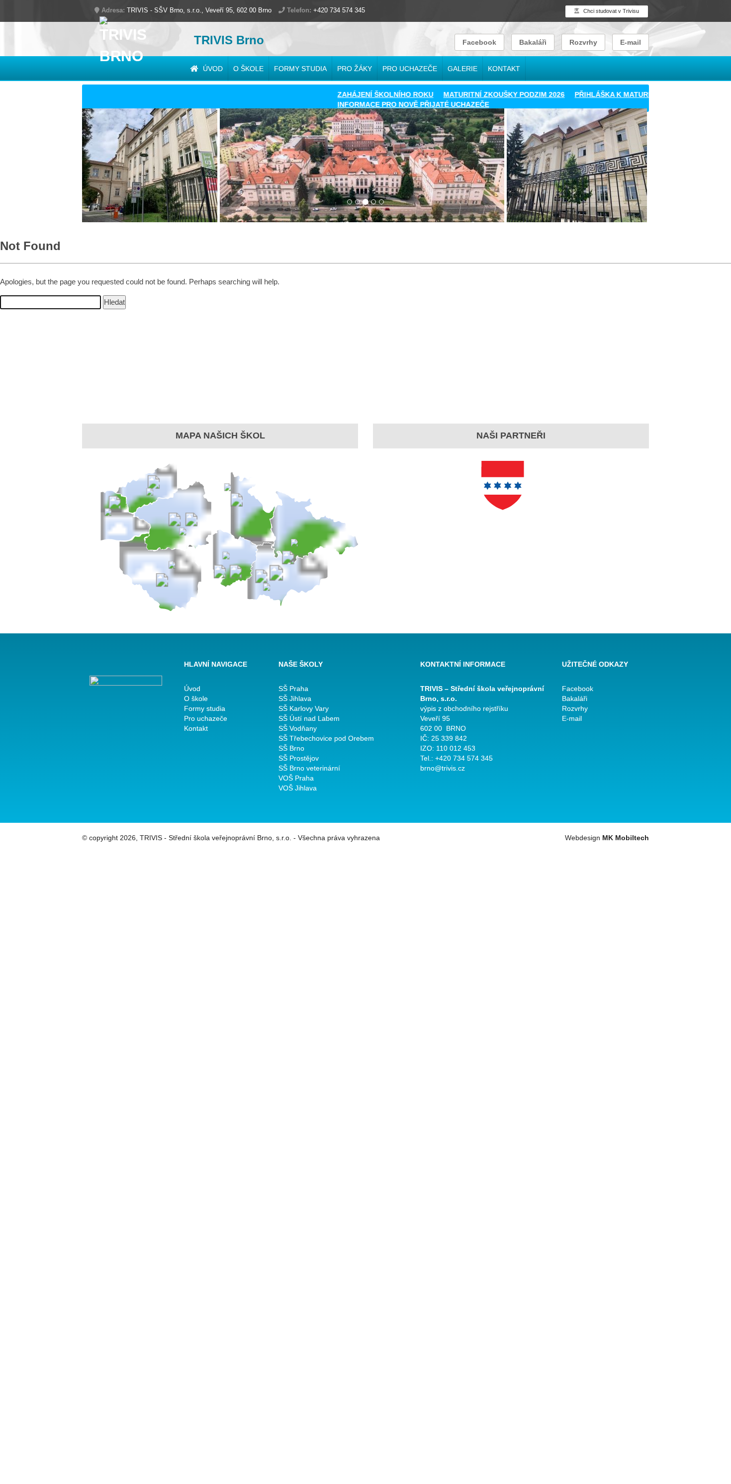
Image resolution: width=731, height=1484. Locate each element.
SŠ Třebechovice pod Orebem (326, 738)
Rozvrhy (583, 42)
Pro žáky (354, 69)
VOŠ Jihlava (297, 788)
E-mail (630, 42)
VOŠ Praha (296, 778)
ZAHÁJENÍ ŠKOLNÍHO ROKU (358, 94)
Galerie (462, 69)
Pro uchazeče (409, 69)
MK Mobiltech (625, 838)
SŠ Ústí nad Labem (309, 718)
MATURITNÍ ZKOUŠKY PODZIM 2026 (476, 94)
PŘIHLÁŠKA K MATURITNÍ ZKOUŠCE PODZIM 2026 (632, 94)
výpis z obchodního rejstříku (464, 708)
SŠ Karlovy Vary (303, 708)
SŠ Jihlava (294, 698)
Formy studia (300, 69)
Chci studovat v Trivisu (610, 11)
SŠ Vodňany (297, 728)
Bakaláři (533, 42)
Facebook (479, 42)
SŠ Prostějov (298, 758)
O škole (248, 69)
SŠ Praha (293, 689)
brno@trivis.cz (442, 768)
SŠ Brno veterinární (309, 768)
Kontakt (504, 69)
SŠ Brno (291, 748)
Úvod (212, 69)
